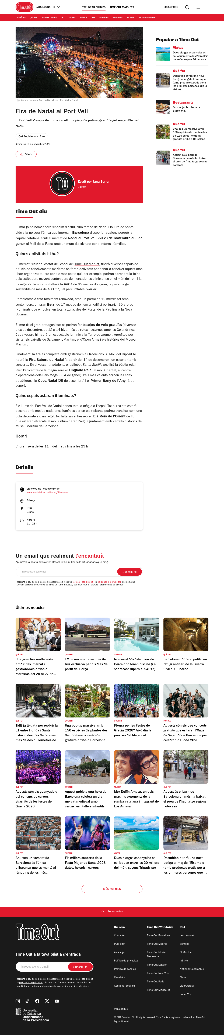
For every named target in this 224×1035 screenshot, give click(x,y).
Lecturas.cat (187, 935)
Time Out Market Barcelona (157, 954)
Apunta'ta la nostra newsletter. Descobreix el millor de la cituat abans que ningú (62, 562)
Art (63, 18)
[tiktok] (27, 1001)
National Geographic (192, 969)
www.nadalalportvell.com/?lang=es (47, 492)
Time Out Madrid (157, 944)
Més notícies (112, 889)
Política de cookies (125, 969)
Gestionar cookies (124, 986)
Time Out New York (158, 973)
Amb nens (117, 18)
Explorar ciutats (94, 7)
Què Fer (33, 18)
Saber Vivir (186, 994)
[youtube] (57, 1001)
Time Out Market (146, 18)
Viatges (130, 18)
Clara (183, 977)
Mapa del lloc (121, 1009)
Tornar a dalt (115, 911)
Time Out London (157, 965)
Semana (184, 944)
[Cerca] (187, 7)
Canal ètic (120, 977)
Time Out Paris (155, 982)
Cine (93, 18)
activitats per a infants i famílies (101, 244)
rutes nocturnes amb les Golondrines (107, 330)
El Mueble (186, 952)
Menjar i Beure (49, 18)
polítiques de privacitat (109, 582)
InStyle (184, 961)
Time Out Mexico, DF (159, 990)
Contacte (119, 935)
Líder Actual (187, 986)
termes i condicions (83, 582)
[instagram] (18, 1001)
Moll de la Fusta (41, 244)
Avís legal (119, 952)
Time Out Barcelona (158, 935)
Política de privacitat (126, 961)
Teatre (72, 18)
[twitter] (47, 1001)
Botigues (103, 18)
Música (83, 18)
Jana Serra (101, 182)
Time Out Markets (122, 7)
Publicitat (119, 944)
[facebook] (37, 1001)
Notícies (21, 18)
